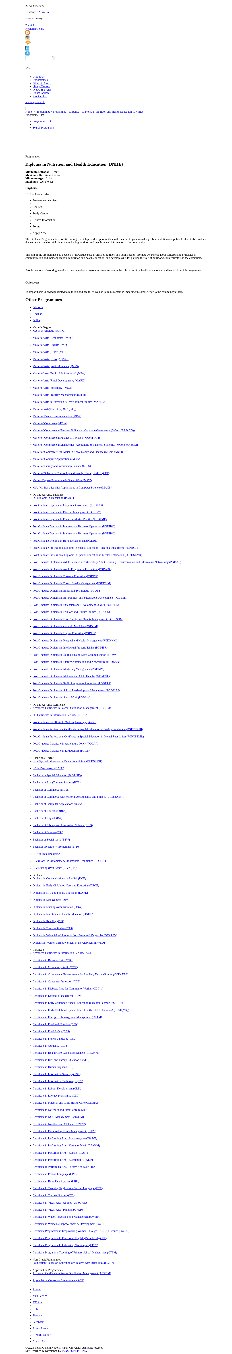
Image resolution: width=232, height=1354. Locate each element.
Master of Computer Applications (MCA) (56, 458)
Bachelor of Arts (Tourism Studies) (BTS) (56, 782)
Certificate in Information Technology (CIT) (58, 1081)
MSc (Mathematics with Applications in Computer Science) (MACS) (72, 487)
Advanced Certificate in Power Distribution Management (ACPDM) (72, 707)
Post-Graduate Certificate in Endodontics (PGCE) (61, 750)
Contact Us (40, 96)
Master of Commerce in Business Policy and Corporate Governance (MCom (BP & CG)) (84, 430)
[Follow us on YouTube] (27, 38)
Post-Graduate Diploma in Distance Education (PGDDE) (65, 576)
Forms (36, 226)
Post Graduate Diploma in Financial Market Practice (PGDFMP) (70, 519)
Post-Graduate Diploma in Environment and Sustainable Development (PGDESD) (80, 597)
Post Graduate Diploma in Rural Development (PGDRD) (65, 540)
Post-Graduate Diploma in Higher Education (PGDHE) (64, 633)
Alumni (37, 1289)
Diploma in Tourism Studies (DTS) (53, 928)
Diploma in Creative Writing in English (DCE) (59, 878)
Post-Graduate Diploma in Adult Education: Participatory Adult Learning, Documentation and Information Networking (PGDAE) (107, 562)
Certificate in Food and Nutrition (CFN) (55, 1024)
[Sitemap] (27, 54)
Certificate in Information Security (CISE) (56, 1074)
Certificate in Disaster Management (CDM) (57, 995)
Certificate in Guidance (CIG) (50, 1045)
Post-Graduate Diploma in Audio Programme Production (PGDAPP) (72, 569)
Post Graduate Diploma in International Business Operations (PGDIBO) (74, 526)
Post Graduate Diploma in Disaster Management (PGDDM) (67, 512)
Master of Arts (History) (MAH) (51, 359)
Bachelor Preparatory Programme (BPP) (56, 846)
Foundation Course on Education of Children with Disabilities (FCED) (73, 1262)
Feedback (38, 1321)
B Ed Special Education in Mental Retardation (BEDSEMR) (67, 761)
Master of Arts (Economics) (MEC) (53, 337)
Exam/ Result (40, 1328)
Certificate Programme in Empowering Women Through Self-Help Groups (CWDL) (81, 1231)
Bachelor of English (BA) (47, 818)
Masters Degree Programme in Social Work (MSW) (62, 480)
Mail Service (40, 1295)
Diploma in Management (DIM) (51, 899)
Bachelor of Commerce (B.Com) (51, 789)
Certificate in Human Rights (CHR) (53, 1067)
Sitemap (37, 1315)
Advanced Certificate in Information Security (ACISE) (64, 952)
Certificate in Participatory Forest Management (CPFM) (64, 1131)
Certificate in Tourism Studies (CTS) (53, 1195)
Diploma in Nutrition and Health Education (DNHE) (112, 111)
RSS (35, 1308)
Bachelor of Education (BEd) (49, 811)
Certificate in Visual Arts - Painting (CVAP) (58, 1209)
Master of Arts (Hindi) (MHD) (50, 351)
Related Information (44, 219)
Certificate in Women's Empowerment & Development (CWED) (69, 1223)
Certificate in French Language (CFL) (54, 1038)
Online (36, 320)
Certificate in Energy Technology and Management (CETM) (67, 1017)
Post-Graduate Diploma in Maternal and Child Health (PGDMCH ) (71, 676)
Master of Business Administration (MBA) (57, 416)
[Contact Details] (27, 49)
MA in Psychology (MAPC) (49, 330)
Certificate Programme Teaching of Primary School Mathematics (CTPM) (75, 1252)
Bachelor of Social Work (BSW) (51, 839)
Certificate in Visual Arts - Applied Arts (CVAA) (60, 1202)
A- (43, 12)
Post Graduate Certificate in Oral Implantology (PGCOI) (65, 722)
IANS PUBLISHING (74, 1350)
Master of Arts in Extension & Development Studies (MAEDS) (69, 401)
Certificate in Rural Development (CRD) (56, 1181)
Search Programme (43, 127)
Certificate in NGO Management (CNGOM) (58, 1116)
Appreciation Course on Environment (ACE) (58, 1280)
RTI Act (37, 1302)
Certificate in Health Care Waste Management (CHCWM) (66, 1052)
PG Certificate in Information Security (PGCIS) (60, 715)
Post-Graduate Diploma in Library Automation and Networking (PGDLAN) (76, 661)
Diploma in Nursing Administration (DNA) (57, 907)
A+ (49, 12)
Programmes (40, 79)
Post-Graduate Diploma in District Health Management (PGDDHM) (72, 583)
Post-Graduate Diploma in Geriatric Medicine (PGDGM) (65, 626)
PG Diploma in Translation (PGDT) (53, 497)
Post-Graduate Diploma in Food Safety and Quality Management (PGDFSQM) (78, 619)
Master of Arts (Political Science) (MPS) (56, 366)
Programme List (42, 121)
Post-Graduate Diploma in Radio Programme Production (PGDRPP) (72, 683)
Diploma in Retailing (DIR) (48, 921)
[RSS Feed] (27, 33)
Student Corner (42, 83)
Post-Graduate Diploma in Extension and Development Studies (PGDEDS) (76, 604)
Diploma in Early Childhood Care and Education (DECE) (66, 885)
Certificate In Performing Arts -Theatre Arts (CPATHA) (64, 1166)
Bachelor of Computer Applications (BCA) (57, 803)
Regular (37, 313)
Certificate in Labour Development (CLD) (57, 1088)
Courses (37, 206)
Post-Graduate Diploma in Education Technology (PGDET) (67, 590)
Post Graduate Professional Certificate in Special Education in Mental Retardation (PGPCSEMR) (88, 736)
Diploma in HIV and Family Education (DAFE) (60, 892)
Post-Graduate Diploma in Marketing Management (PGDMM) (68, 669)
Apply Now (39, 232)
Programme (60, 111)
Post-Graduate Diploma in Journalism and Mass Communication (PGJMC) (75, 654)
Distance (74, 111)
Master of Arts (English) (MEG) (51, 344)
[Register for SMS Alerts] (28, 44)
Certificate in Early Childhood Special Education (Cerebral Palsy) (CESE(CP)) (78, 1002)
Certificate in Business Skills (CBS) (53, 960)
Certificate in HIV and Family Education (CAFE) (61, 1059)
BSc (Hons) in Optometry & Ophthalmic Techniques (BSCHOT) (70, 860)
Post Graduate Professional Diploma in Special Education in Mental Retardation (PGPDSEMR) (87, 554)
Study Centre (40, 213)
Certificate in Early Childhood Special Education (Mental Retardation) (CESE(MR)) (81, 1010)
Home (28, 111)
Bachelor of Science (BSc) (48, 832)
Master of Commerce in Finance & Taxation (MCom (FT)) (66, 437)
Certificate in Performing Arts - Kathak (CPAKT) (61, 1152)
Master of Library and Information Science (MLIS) (62, 466)
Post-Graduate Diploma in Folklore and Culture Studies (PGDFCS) (71, 611)
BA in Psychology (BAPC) (48, 768)
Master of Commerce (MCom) (50, 423)
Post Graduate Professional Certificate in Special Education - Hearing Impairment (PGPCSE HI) (88, 729)
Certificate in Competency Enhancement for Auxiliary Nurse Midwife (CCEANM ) (80, 974)
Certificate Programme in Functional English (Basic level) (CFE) (70, 1238)
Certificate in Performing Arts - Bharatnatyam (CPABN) (65, 1138)
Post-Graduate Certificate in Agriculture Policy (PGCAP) (65, 743)
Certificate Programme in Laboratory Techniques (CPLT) (65, 1245)
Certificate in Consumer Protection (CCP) (56, 981)
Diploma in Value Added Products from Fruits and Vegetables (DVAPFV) (75, 935)
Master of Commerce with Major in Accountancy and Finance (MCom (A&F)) (78, 451)
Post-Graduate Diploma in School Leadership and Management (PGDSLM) (76, 690)
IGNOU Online (42, 1334)
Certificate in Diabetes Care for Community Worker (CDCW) (68, 988)
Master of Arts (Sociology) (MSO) (52, 387)
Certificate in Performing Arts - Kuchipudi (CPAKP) (63, 1159)
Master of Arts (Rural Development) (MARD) (59, 380)
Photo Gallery (41, 92)
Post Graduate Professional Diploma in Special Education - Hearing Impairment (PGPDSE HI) (87, 547)
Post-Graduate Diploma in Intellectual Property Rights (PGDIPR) (70, 647)
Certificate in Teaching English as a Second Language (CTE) (68, 1188)
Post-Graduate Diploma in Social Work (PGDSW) (61, 697)
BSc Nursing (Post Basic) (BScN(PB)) (55, 867)
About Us (39, 76)
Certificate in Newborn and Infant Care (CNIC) (60, 1109)
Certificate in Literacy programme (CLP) (56, 1095)
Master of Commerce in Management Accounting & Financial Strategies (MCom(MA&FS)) (85, 444)
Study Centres (41, 86)
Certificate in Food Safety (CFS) (51, 1031)
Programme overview (45, 200)
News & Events (42, 89)
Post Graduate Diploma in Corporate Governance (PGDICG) (68, 505)
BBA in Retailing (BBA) (47, 853)
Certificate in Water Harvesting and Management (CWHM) (66, 1216)
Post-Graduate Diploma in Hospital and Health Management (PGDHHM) (75, 640)
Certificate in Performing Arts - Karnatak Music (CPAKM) (66, 1145)
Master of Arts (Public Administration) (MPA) (59, 373)
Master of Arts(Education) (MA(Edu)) (54, 409)
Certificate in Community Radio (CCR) (55, 967)
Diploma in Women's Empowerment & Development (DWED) (69, 942)
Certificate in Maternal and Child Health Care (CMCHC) (65, 1102)
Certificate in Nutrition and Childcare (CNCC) (59, 1124)
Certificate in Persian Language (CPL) (54, 1174)
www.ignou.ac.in (35, 102)
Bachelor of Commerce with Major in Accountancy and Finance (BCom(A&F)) (78, 796)
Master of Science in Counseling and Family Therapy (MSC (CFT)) (71, 473)
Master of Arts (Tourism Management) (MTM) (59, 394)
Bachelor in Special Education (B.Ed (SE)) (57, 775)
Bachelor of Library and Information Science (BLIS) (63, 825)
